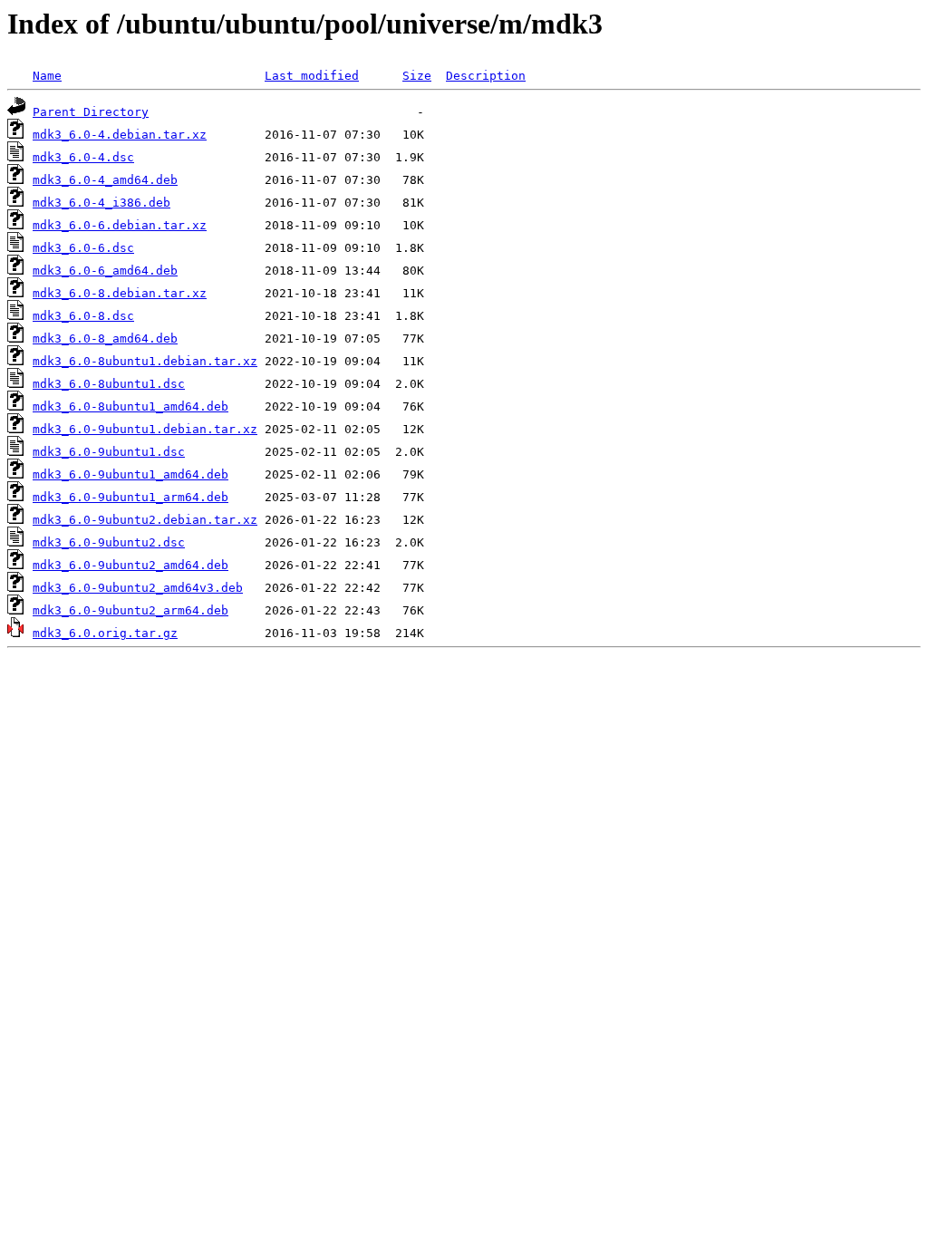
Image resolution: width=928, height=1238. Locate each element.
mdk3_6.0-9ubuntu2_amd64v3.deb (138, 588)
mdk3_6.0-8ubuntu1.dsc (109, 384)
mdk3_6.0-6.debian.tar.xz (120, 225)
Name (47, 75)
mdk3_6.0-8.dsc (83, 316)
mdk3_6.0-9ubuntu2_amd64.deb (130, 565)
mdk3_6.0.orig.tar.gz (105, 633)
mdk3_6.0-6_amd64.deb (105, 270)
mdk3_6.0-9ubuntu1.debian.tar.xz (145, 429)
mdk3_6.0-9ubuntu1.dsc (109, 452)
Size (416, 75)
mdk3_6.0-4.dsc (83, 157)
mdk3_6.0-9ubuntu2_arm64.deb (130, 610)
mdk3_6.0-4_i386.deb (101, 202)
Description (486, 75)
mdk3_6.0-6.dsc (83, 248)
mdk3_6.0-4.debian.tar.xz (120, 134)
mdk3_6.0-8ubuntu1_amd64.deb (130, 406)
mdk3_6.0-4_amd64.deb (105, 180)
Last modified (312, 75)
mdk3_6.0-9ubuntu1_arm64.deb (130, 497)
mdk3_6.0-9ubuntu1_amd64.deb (130, 474)
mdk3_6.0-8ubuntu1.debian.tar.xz (145, 361)
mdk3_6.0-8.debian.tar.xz (120, 293)
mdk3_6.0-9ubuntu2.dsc (109, 542)
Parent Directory (91, 112)
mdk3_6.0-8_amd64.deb (105, 338)
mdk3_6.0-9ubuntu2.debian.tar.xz (145, 520)
